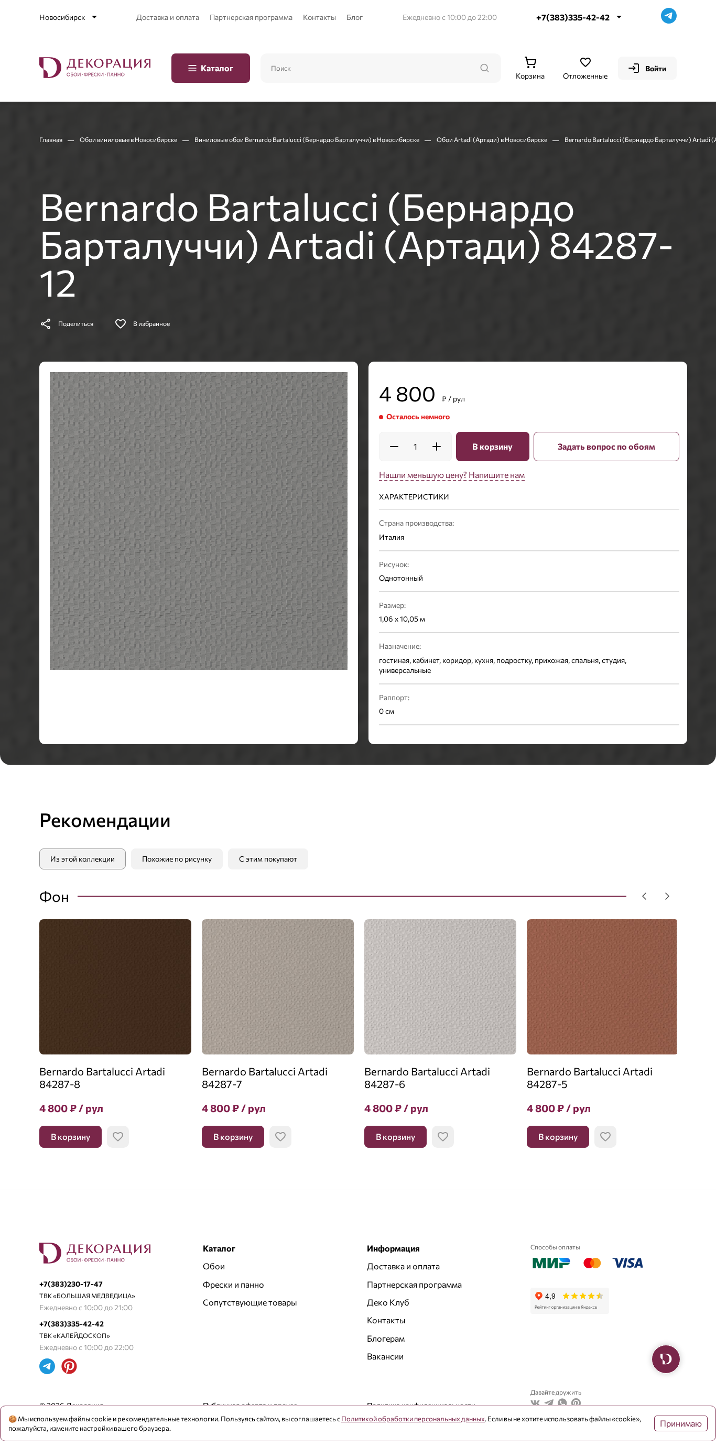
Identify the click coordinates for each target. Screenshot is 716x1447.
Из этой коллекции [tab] (82, 858)
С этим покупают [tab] (268, 858)
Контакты (319, 17)
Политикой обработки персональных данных (413, 1419)
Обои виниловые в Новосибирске (129, 139)
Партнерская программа (251, 17)
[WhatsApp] (562, 1404)
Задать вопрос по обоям (606, 446)
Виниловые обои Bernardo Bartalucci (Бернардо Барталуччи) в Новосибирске (307, 139)
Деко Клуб (388, 1302)
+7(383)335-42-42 (573, 17)
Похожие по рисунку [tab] (177, 858)
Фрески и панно (233, 1284)
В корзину (492, 446)
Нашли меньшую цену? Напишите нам (452, 475)
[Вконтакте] (535, 1404)
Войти (655, 68)
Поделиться (75, 323)
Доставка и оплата (167, 17)
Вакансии (385, 1356)
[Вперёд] (667, 896)
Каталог (217, 68)
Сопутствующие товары (250, 1302)
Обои (214, 1266)
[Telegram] (669, 17)
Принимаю (681, 1423)
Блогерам (386, 1338)
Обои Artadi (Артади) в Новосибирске (492, 139)
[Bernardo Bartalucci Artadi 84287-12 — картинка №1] (199, 521)
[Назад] (644, 896)
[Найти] (484, 68)
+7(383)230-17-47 (71, 1283)
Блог (354, 17)
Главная (51, 139)
